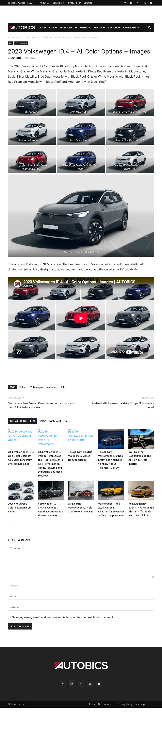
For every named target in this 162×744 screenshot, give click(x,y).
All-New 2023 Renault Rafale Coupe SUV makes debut (123, 405)
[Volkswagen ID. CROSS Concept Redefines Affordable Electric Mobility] (51, 490)
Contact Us (58, 2)
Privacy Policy (74, 2)
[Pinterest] (138, 3)
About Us (44, 2)
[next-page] (16, 523)
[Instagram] (132, 3)
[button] (149, 28)
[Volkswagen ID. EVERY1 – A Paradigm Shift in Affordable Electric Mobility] (141, 490)
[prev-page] (10, 523)
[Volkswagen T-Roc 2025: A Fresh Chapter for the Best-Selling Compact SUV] (111, 490)
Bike (51, 27)
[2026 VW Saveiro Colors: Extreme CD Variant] (21, 490)
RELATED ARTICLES (22, 421)
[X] (145, 3)
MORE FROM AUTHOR (53, 421)
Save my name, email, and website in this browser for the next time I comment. (63, 617)
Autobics (16, 57)
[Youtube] (151, 3)
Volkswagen (32, 37)
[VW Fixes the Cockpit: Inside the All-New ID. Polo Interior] (141, 439)
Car (41, 27)
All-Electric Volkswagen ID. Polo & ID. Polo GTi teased (80, 507)
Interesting (67, 27)
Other (83, 27)
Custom (112, 27)
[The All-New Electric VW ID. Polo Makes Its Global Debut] (81, 439)
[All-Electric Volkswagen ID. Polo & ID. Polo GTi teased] (81, 490)
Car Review (129, 27)
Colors (22, 387)
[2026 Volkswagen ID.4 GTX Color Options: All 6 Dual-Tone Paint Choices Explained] (21, 439)
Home (11, 37)
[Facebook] (125, 3)
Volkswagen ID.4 (55, 387)
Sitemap (88, 2)
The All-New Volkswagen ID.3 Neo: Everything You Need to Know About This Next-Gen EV (110, 459)
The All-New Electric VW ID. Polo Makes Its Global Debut (80, 455)
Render (97, 27)
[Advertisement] (81, 14)
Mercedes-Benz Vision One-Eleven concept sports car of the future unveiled (41, 405)
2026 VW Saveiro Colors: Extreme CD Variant (19, 507)
